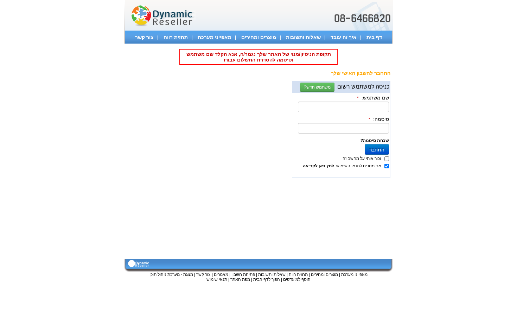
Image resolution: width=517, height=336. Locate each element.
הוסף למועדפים (297, 279)
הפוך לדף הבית (266, 279)
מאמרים (221, 274)
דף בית (374, 37)
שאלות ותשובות (303, 37)
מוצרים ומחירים (258, 37)
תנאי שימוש (216, 279)
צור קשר (144, 37)
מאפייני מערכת (214, 37)
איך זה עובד (344, 37)
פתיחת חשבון (243, 274)
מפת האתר (240, 279)
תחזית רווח (176, 37)
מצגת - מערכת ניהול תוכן (171, 274)
